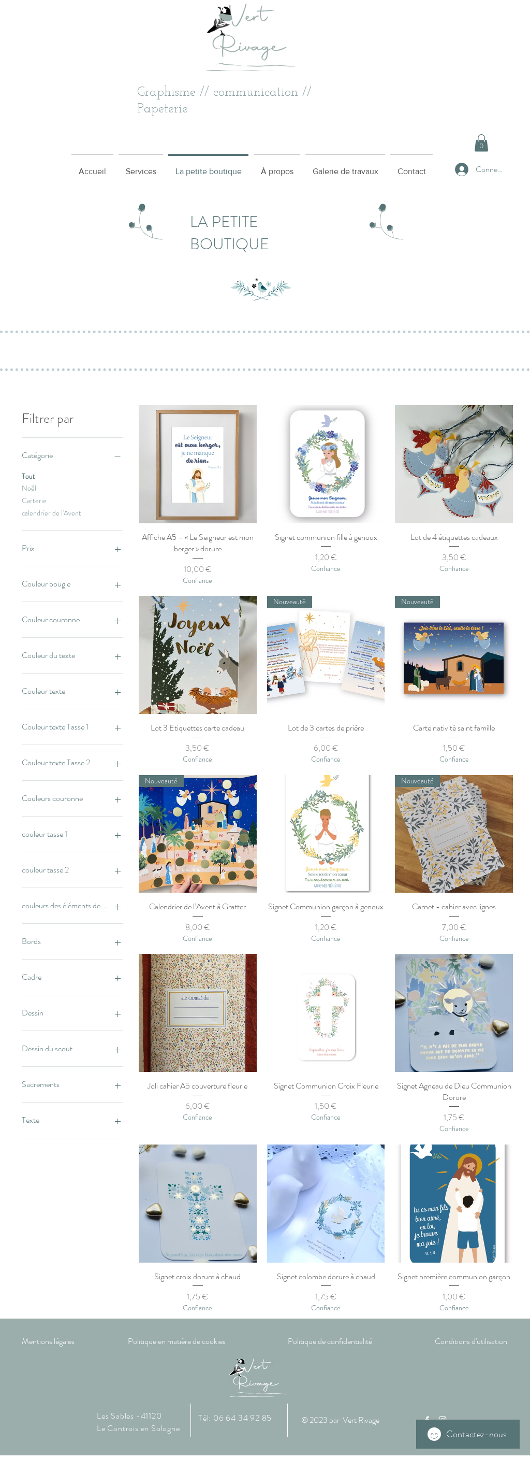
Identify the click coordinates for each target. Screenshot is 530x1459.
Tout (28, 476)
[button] (481, 142)
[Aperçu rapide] (198, 464)
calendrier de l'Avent (51, 513)
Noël (29, 488)
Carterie (34, 500)
